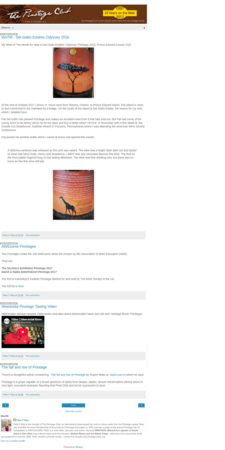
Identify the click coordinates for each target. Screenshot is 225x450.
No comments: (33, 235)
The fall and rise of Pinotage (24, 367)
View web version (73, 411)
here (24, 112)
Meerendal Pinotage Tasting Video (29, 306)
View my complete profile (13, 441)
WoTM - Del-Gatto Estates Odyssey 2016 (35, 37)
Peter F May (22, 420)
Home (73, 405)
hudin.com (116, 374)
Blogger (79, 447)
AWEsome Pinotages (19, 246)
